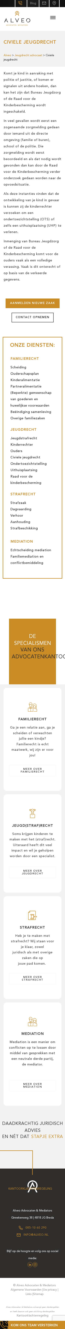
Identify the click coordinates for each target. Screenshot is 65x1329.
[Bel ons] (21, 3)
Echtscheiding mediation (30, 550)
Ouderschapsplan (24, 373)
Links (28, 1294)
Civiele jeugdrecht (25, 457)
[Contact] (54, 3)
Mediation (21, 542)
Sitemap (38, 1294)
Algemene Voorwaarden (26, 1289)
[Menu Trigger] (53, 18)
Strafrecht (23, 494)
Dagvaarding (20, 509)
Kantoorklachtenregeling (30, 1188)
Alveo (7, 55)
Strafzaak (18, 503)
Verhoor (16, 515)
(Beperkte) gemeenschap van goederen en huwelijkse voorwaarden (31, 399)
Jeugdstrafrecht (23, 438)
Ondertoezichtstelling (28, 463)
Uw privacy (50, 1289)
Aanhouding (20, 522)
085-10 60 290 (36, 1227)
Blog (33, 3)
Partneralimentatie (26, 386)
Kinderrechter (21, 444)
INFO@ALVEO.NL (36, 1234)
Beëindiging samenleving (30, 412)
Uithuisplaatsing (23, 470)
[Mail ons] (44, 3)
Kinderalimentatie (25, 380)
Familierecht (24, 359)
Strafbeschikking (24, 528)
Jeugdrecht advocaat (28, 55)
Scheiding (18, 367)
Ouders (16, 451)
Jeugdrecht (23, 430)
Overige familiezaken (27, 418)
